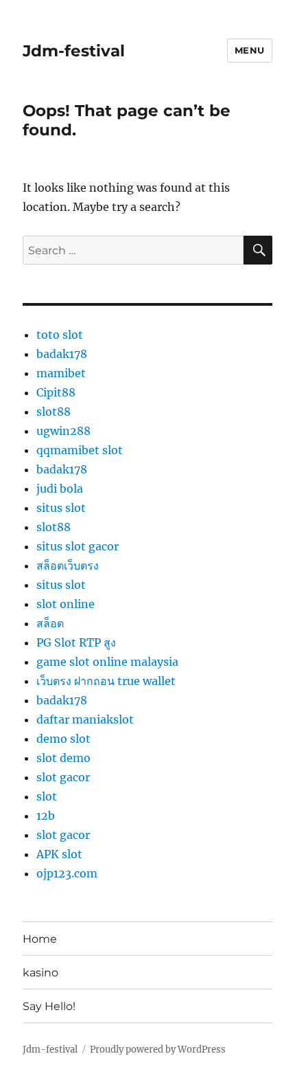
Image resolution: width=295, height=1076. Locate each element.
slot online (65, 604)
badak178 (61, 354)
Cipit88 (55, 392)
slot (46, 796)
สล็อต (50, 623)
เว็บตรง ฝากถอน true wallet (106, 681)
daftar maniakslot (85, 719)
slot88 (53, 411)
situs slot (61, 508)
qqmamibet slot (79, 450)
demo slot (63, 739)
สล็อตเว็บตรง (67, 565)
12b (45, 815)
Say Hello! (49, 1006)
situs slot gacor (77, 546)
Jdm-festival (74, 50)
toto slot (59, 334)
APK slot (59, 854)
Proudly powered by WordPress (158, 1049)
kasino (40, 972)
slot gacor (63, 777)
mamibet (61, 373)
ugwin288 (63, 431)
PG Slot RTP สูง (76, 642)
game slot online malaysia (107, 662)
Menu (250, 50)
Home (40, 938)
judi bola (59, 488)
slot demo (63, 758)
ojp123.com (66, 873)
